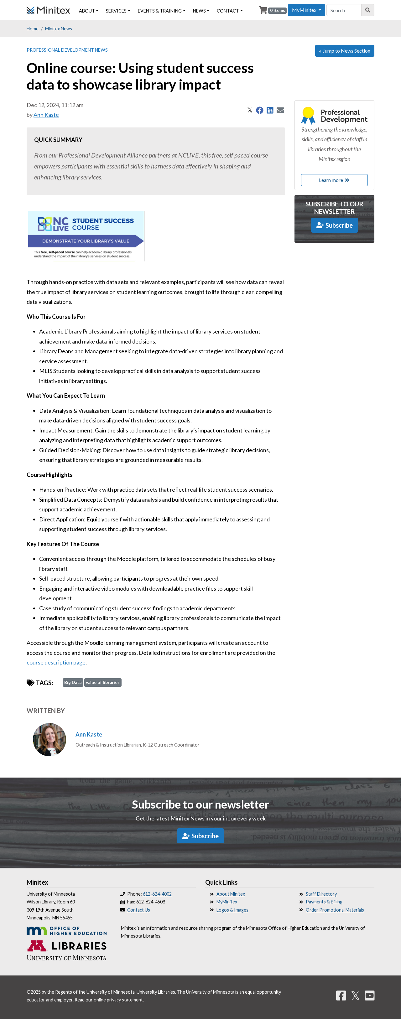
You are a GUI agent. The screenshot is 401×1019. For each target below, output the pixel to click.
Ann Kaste (46, 114)
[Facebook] (341, 995)
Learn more (331, 180)
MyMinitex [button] (304, 10)
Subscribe (338, 225)
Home (33, 28)
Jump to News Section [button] (346, 51)
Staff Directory (321, 894)
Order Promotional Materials (335, 910)
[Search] (368, 10)
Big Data (72, 682)
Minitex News (58, 28)
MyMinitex (226, 901)
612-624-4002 (157, 894)
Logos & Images (232, 910)
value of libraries (103, 682)
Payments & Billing (324, 901)
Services (116, 10)
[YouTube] (370, 995)
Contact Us (138, 910)
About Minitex (230, 894)
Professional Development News (67, 50)
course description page (56, 662)
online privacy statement (118, 999)
